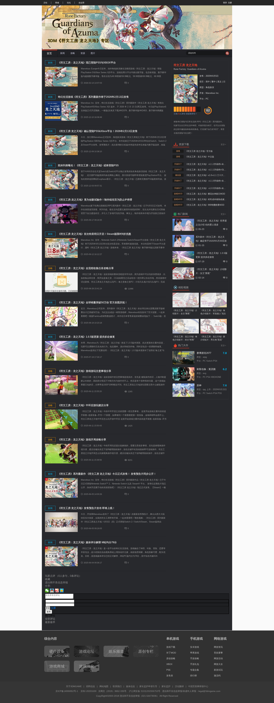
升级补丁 (178, 164)
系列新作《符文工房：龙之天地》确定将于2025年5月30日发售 (211, 239)
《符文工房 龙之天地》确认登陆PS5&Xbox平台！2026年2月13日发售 (97, 131)
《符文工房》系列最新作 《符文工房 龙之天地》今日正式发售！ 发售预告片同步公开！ (107, 473)
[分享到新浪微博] (57, 590)
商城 (57, 3)
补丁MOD (171, 652)
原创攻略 (170, 658)
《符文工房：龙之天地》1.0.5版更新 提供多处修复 (86, 336)
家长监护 (166, 686)
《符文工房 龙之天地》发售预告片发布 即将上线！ (86, 508)
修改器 (178, 175)
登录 (225, 3)
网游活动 (218, 658)
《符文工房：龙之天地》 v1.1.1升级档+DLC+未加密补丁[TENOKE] (205, 169)
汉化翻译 (179, 686)
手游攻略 (194, 658)
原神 (199, 385)
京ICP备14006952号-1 (66, 691)
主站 (45, 3)
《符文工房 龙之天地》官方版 (199, 151)
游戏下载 (170, 647)
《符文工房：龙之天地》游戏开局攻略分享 (82, 439)
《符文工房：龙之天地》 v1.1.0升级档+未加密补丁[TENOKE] (205, 181)
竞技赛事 (218, 652)
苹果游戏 (194, 652)
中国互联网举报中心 (198, 686)
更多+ (223, 144)
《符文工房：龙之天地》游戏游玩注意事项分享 (84, 371)
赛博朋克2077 (204, 353)
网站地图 (103, 686)
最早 (52, 622)
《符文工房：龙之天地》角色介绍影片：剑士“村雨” (185, 338)
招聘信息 (90, 686)
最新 (47, 622)
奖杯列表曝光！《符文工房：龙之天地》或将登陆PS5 (88, 165)
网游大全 (218, 664)
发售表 (169, 675)
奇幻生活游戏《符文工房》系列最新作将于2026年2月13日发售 (93, 97)
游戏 (178, 151)
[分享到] (62, 590)
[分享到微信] (47, 590)
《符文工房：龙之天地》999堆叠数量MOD (204, 205)
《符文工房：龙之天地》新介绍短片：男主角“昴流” (212, 338)
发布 (49, 612)
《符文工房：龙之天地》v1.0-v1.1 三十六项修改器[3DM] (205, 175)
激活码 (217, 675)
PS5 (168, 670)
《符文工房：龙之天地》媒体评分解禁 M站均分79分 (87, 542)
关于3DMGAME (74, 686)
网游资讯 (218, 647)
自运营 (81, 3)
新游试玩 (218, 670)
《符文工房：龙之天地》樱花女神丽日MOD (205, 194)
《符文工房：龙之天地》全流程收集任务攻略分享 (86, 268)
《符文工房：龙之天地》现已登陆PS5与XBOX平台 (87, 62)
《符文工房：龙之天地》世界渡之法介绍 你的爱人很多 (211, 222)
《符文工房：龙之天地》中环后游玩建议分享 (83, 405)
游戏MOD (178, 194)
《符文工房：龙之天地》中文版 (199, 156)
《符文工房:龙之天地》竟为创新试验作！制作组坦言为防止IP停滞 (95, 199)
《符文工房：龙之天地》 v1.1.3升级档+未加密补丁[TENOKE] (205, 164)
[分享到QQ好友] (52, 590)
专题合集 (194, 670)
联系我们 (117, 686)
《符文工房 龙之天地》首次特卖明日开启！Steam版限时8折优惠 (94, 234)
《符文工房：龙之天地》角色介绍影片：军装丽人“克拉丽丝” (213, 312)
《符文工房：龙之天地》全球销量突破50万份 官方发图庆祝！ (92, 302)
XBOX (169, 664)
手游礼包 (194, 664)
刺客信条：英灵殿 (206, 369)
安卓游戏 (194, 647)
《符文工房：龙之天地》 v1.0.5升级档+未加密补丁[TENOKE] (205, 188)
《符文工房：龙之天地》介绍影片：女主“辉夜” (211, 271)
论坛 (69, 3)
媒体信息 (130, 686)
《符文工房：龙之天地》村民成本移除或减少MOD (205, 199)
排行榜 (193, 675)
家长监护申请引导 (148, 686)
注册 (230, 3)
